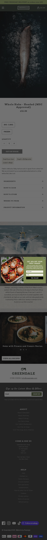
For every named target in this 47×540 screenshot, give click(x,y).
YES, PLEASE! (34, 278)
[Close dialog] (44, 258)
